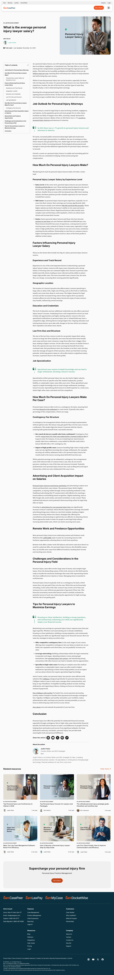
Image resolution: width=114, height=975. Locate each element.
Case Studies (70, 912)
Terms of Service (16, 958)
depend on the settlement (48, 409)
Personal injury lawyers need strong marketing (49, 486)
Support (103, 2)
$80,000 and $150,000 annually (73, 205)
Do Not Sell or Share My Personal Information (54, 958)
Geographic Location (11, 91)
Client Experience (32, 918)
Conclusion (8, 131)
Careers (68, 937)
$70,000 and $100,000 (42, 187)
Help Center (31, 943)
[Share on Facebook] (62, 737)
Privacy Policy (7, 958)
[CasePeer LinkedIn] (89, 959)
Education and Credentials (13, 94)
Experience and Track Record (14, 88)
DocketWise (24, 2)
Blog (28, 934)
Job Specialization (11, 100)
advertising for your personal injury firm (56, 507)
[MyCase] (54, 898)
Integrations (31, 940)
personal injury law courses (58, 658)
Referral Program (71, 918)
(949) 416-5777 (14, 918)
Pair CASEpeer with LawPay (43, 693)
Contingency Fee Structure (13, 108)
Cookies (38, 958)
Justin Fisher (12, 42)
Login (109, 2)
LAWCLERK (47, 538)
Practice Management (34, 915)
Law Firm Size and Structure (14, 97)
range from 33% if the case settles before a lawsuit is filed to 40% (64, 436)
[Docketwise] (76, 898)
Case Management (33, 912)
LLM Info (69, 958)
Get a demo (37, 707)
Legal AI (29, 924)
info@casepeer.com (14, 915)
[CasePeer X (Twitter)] (98, 959)
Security (68, 943)
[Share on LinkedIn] (48, 737)
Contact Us (69, 940)
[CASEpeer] (13, 898)
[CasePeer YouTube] (53, 737)
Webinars (30, 937)
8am (4, 2)
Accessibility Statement (28, 958)
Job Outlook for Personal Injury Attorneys (17, 70)
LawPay (16, 2)
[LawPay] (34, 898)
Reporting (30, 921)
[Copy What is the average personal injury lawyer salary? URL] (67, 737)
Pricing (29, 946)
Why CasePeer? (71, 915)
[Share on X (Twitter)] (57, 737)
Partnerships (70, 921)
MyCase (10, 2)
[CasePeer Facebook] (103, 959)
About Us (69, 934)
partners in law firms (42, 221)
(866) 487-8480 (18, 921)
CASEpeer (46, 679)
